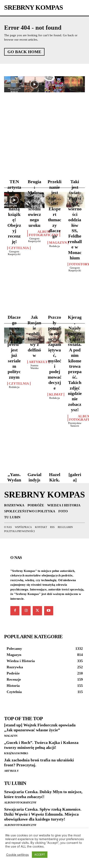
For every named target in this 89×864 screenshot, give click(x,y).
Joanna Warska (34, 367)
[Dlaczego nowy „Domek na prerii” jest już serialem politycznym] (14, 200)
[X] (37, 610)
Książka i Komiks (16, 753)
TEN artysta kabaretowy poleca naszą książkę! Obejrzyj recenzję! (14, 211)
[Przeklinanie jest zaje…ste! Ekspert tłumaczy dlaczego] (54, 84)
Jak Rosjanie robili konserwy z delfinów (34, 336)
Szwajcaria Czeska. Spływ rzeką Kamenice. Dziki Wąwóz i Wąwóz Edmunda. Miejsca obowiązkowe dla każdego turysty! (42, 814)
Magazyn (58, 242)
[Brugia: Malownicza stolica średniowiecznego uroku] (34, 84)
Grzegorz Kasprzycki (14, 253)
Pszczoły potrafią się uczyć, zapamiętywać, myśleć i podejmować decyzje (54, 352)
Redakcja (54, 246)
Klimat (56, 394)
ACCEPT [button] (39, 854)
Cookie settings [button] (17, 855)
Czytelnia (19, 248)
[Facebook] (14, 610)
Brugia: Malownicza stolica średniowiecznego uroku (34, 203)
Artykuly (38, 362)
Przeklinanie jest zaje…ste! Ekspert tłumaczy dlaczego (54, 209)
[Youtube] (48, 610)
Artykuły (11, 770)
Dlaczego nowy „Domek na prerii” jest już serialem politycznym (14, 347)
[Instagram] (26, 610)
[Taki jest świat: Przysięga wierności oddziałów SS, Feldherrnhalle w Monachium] (75, 84)
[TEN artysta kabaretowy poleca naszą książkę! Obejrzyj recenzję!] (14, 84)
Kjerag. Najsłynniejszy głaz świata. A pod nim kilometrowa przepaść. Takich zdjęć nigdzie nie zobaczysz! (75, 363)
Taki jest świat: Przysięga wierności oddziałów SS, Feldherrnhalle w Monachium (75, 219)
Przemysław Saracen (74, 424)
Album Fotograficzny (44, 233)
